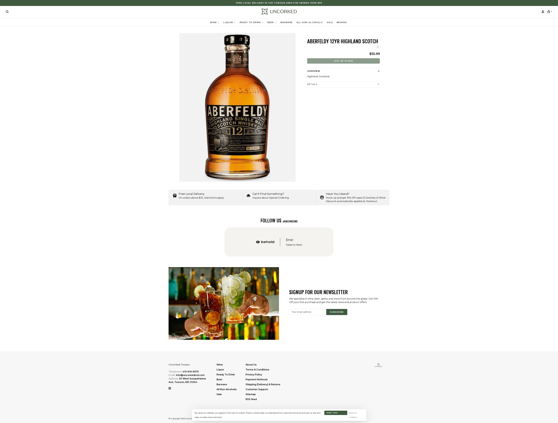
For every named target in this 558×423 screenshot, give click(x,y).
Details (312, 84)
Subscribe (337, 312)
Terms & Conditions (257, 369)
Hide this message (332, 413)
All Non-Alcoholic (309, 22)
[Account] (543, 12)
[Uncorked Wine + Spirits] (378, 365)
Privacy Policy (254, 374)
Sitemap (251, 394)
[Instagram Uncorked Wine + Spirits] (170, 388)
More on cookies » (353, 415)
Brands (342, 22)
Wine (213, 22)
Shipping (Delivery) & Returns (263, 384)
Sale (330, 22)
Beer (270, 22)
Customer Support (257, 389)
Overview (313, 71)
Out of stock (343, 61)
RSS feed (251, 399)
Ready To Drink (250, 22)
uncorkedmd (290, 221)
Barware (286, 22)
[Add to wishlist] (378, 47)
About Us (251, 364)
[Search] (7, 12)
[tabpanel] (237, 107)
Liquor (228, 22)
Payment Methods (257, 379)
